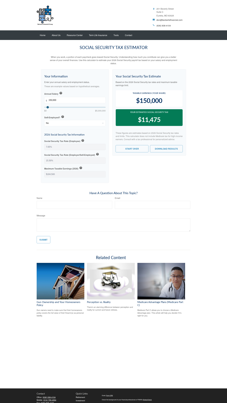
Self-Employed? (54, 117)
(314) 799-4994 (49, 400)
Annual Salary (53, 93)
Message (41, 215)
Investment (80, 400)
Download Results (166, 148)
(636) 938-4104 (49, 397)
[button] (43, 35)
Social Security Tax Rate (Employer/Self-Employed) (71, 154)
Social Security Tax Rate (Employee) (64, 141)
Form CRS (109, 395)
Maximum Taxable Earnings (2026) (63, 168)
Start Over (132, 148)
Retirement (80, 397)
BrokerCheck (147, 400)
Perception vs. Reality (99, 302)
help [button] (60, 93)
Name (39, 198)
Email (117, 198)
